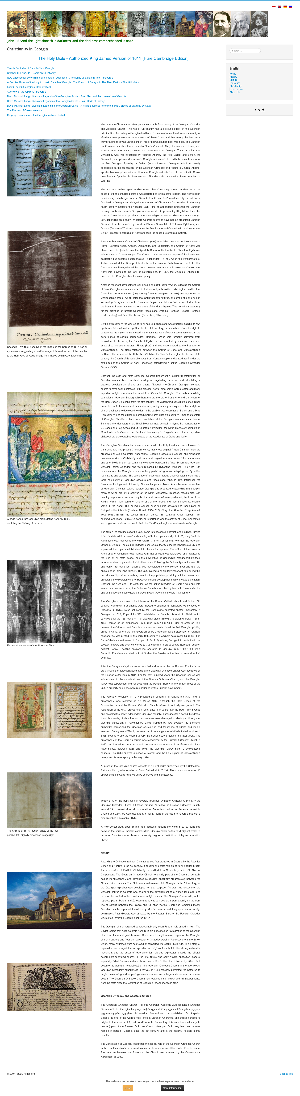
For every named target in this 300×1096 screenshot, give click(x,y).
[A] (259, 110)
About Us (235, 92)
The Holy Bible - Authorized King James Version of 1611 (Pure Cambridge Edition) (113, 58)
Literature (235, 82)
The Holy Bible (237, 89)
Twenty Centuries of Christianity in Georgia (30, 68)
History (233, 76)
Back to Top (286, 1073)
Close (128, 1088)
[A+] (263, 109)
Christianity (236, 86)
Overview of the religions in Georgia (26, 91)
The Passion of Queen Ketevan (24, 110)
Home (233, 73)
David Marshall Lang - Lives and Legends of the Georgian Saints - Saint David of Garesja (56, 101)
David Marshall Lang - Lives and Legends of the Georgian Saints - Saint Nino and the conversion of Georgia (66, 96)
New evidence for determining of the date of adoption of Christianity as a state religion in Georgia (60, 77)
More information (172, 1088)
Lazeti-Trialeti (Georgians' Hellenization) (29, 87)
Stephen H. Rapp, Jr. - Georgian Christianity (31, 73)
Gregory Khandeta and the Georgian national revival (36, 115)
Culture (234, 79)
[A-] (256, 110)
